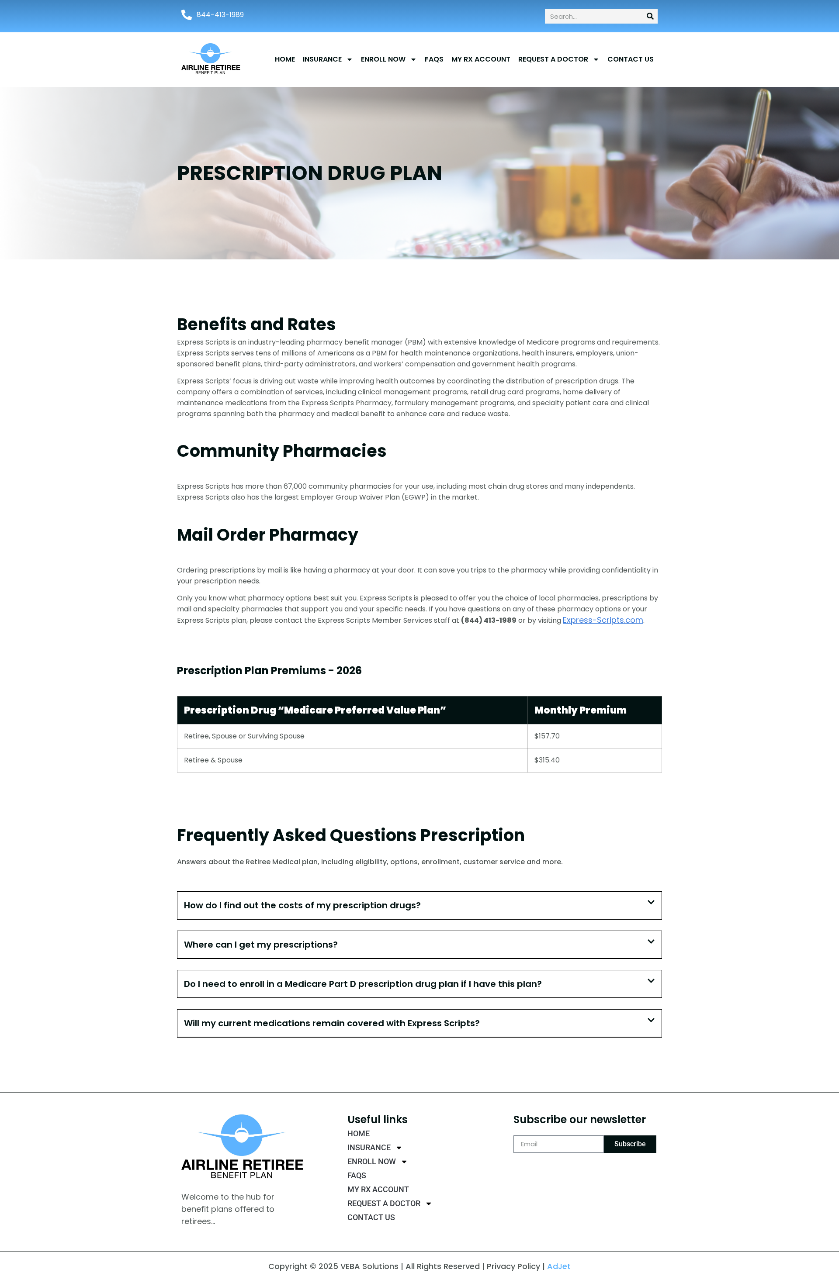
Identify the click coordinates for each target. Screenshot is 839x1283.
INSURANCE (322, 59)
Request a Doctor (553, 59)
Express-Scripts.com (603, 619)
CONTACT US (630, 59)
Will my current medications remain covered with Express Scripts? (332, 1023)
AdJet (559, 1266)
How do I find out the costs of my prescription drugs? (302, 905)
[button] (419, 905)
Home (285, 59)
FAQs (434, 59)
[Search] (650, 16)
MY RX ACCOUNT (480, 59)
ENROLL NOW (383, 59)
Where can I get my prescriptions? (261, 944)
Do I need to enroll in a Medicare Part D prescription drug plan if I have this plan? (363, 984)
